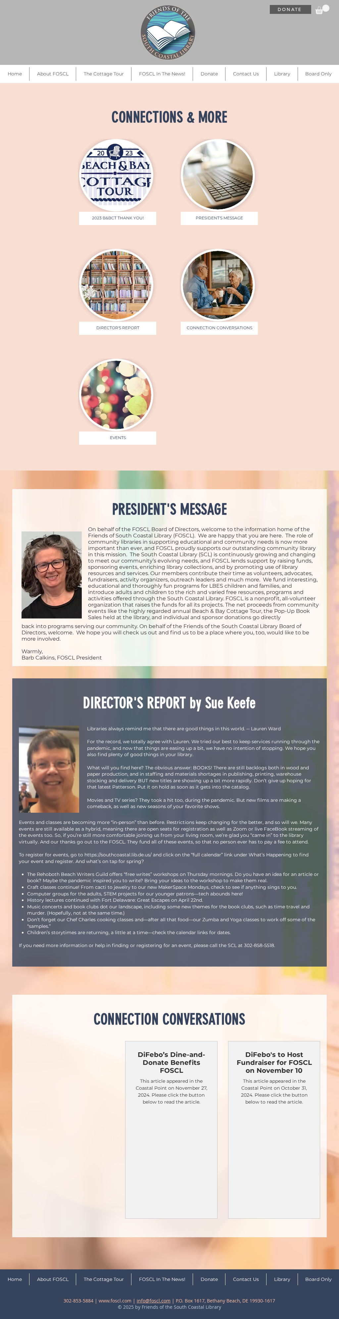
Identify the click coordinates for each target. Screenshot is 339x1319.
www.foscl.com (115, 1300)
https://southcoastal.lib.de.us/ (118, 855)
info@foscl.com (153, 1300)
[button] (322, 9)
